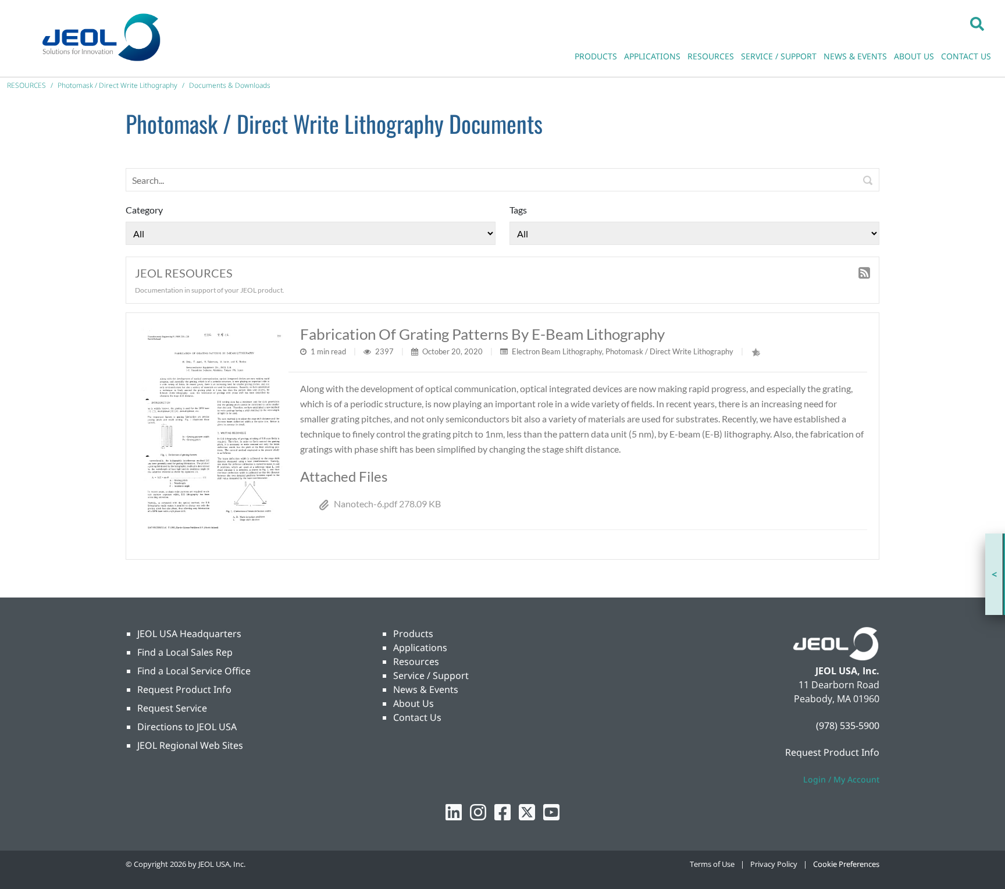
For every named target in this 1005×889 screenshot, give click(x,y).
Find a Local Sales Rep (185, 652)
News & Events (425, 689)
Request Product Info (184, 689)
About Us (413, 703)
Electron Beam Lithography (557, 351)
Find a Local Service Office (194, 670)
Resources (416, 661)
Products (413, 633)
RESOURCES (710, 56)
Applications (420, 647)
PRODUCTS (596, 56)
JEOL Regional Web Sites (190, 745)
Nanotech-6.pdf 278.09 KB (387, 503)
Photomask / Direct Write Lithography (669, 351)
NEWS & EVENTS (855, 56)
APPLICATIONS (652, 56)
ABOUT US (914, 56)
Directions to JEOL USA (187, 726)
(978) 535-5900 (847, 725)
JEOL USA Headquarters (189, 633)
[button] (977, 23)
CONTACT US (966, 56)
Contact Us (417, 717)
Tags (518, 209)
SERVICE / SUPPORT (779, 56)
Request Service (172, 708)
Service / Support (431, 675)
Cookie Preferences (846, 864)
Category (144, 209)
